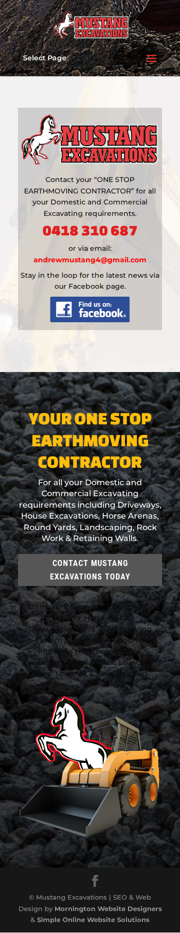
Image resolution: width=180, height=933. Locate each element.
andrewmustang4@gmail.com (90, 259)
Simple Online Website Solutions (93, 920)
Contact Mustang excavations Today (90, 570)
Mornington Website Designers (108, 909)
